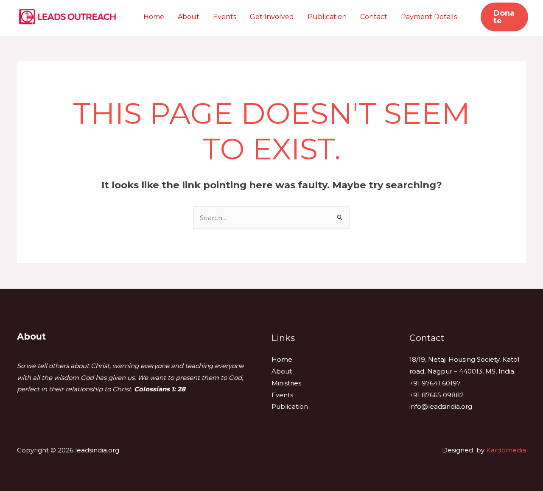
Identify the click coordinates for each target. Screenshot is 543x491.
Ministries (286, 383)
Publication (327, 17)
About (188, 17)
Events (224, 17)
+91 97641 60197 (435, 383)
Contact (373, 17)
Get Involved (272, 17)
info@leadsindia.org (440, 406)
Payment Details (429, 17)
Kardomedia (506, 450)
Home (153, 17)
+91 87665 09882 (436, 395)
